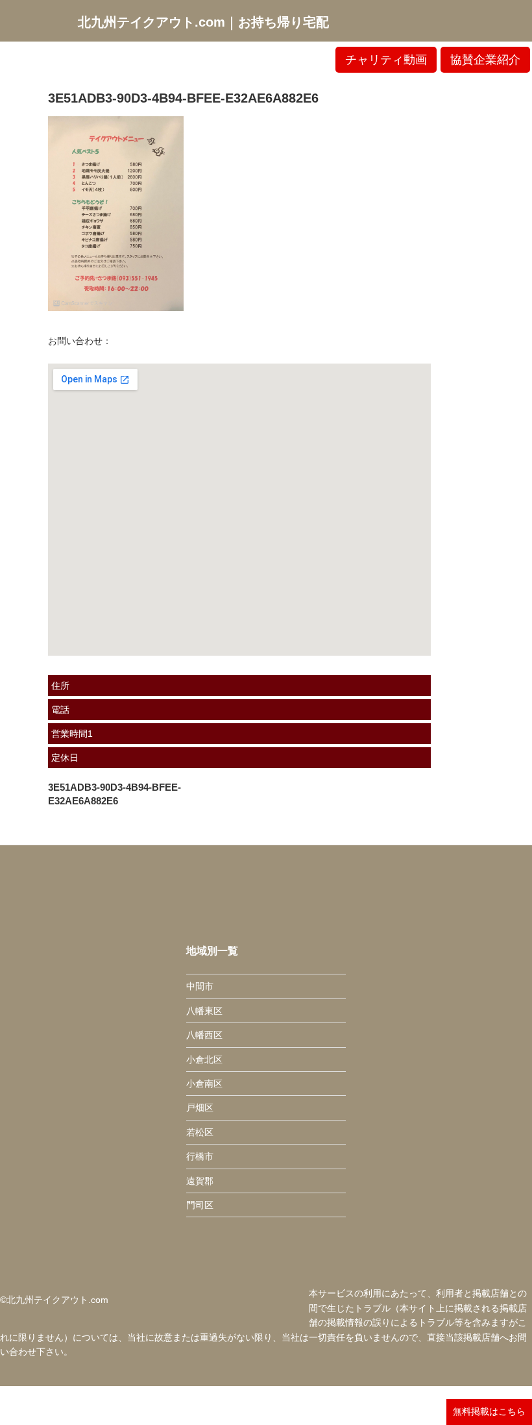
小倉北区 (204, 1059)
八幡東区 (204, 1011)
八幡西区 (204, 1035)
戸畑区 (199, 1107)
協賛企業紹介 (485, 59)
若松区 (199, 1132)
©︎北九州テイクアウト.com (54, 1300)
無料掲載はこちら (489, 1411)
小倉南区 (204, 1083)
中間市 (199, 986)
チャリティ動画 (386, 59)
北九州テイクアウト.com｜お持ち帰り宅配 (203, 22)
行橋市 (199, 1156)
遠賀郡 (199, 1181)
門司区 (199, 1205)
